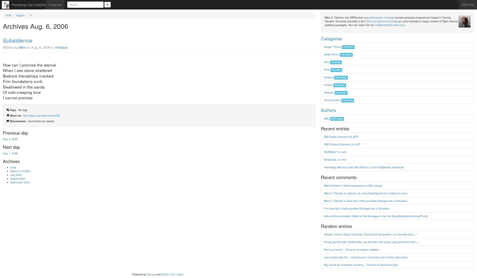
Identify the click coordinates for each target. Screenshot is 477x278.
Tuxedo (334, 85)
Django (151, 274)
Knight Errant (338, 54)
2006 (9, 15)
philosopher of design (382, 17)
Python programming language (383, 21)
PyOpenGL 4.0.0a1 (335, 159)
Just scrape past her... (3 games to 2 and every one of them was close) (366, 257)
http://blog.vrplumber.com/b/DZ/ (41, 115)
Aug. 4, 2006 (10, 139)
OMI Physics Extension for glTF (342, 144)
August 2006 (17, 178)
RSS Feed (468, 5)
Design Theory (338, 47)
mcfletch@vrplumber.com (390, 25)
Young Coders (338, 100)
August (20, 15)
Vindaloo (61, 47)
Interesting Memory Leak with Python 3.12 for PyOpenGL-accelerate (364, 167)
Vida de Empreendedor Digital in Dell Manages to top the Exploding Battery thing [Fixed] (376, 216)
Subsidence (17, 40)
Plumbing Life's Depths (29, 4)
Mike (22, 47)
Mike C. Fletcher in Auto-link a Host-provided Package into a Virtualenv (365, 201)
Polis (332, 62)
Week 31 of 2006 (20, 171)
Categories (55, 5)
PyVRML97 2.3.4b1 (335, 152)
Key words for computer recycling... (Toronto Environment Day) (361, 265)
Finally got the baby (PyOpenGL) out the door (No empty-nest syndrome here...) (371, 242)
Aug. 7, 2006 (10, 153)
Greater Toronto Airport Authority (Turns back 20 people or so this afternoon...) (370, 234)
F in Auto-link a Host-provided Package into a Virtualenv (357, 208)
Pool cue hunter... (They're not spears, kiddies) (351, 249)
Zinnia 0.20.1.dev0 (172, 274)
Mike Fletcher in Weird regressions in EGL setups (353, 185)
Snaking (335, 77)
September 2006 (20, 182)
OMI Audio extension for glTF (341, 137)
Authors (328, 110)
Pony (332, 69)
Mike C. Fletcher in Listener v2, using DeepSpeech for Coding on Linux (365, 193)
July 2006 (16, 175)
